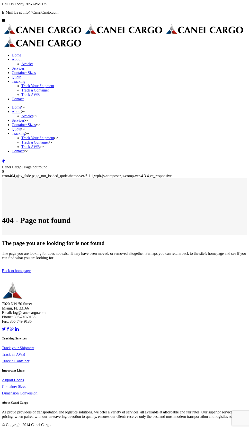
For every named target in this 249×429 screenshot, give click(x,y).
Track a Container (15, 361)
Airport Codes (13, 380)
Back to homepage (16, 271)
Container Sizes (14, 386)
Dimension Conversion (19, 393)
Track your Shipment (18, 348)
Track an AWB (13, 354)
